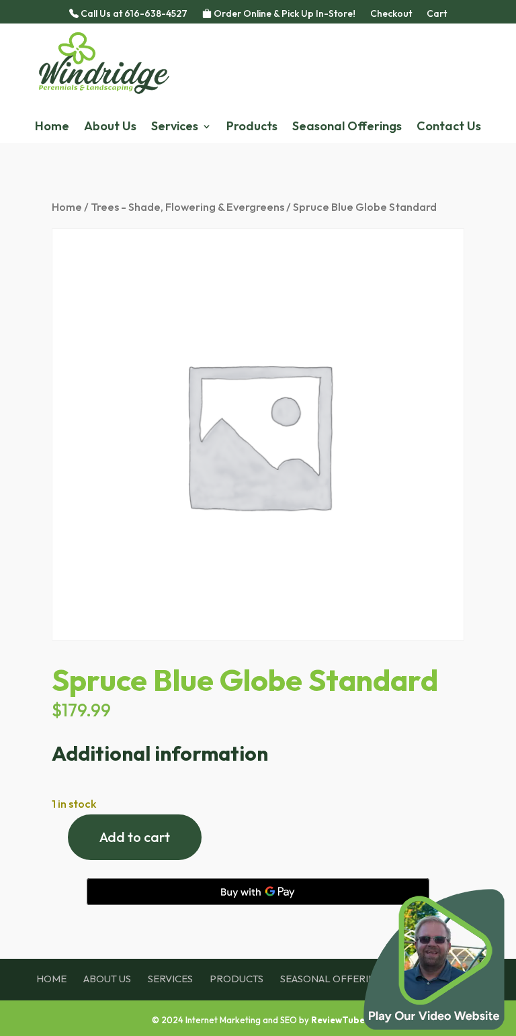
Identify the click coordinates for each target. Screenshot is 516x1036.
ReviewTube (338, 1020)
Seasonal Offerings (347, 128)
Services (174, 128)
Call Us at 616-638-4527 (133, 14)
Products (251, 128)
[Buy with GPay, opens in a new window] (258, 891)
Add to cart (134, 837)
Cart (437, 14)
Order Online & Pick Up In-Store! (283, 14)
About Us (110, 128)
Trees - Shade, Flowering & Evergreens (187, 206)
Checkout (391, 14)
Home (52, 128)
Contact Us (449, 128)
